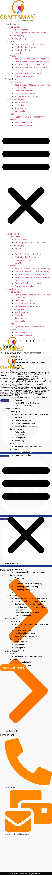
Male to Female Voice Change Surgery (32, 61)
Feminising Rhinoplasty (25, 50)
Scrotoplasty (20, 108)
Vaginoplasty (20, 38)
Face (12, 41)
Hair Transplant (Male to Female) (29, 64)
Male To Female (12, 24)
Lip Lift (18, 53)
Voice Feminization (23, 125)
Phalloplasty (20, 105)
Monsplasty (20, 111)
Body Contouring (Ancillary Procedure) (32, 59)
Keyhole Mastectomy (24, 90)
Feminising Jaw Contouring (27, 47)
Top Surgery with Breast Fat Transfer (31, 32)
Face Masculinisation (24, 122)
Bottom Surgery (17, 35)
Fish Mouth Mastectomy (26, 93)
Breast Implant (21, 30)
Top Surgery (15, 27)
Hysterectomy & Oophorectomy (29, 117)
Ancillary (14, 56)
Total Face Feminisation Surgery (29, 44)
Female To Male (12, 79)
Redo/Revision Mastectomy (27, 96)
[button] (26, 179)
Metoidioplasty (21, 102)
